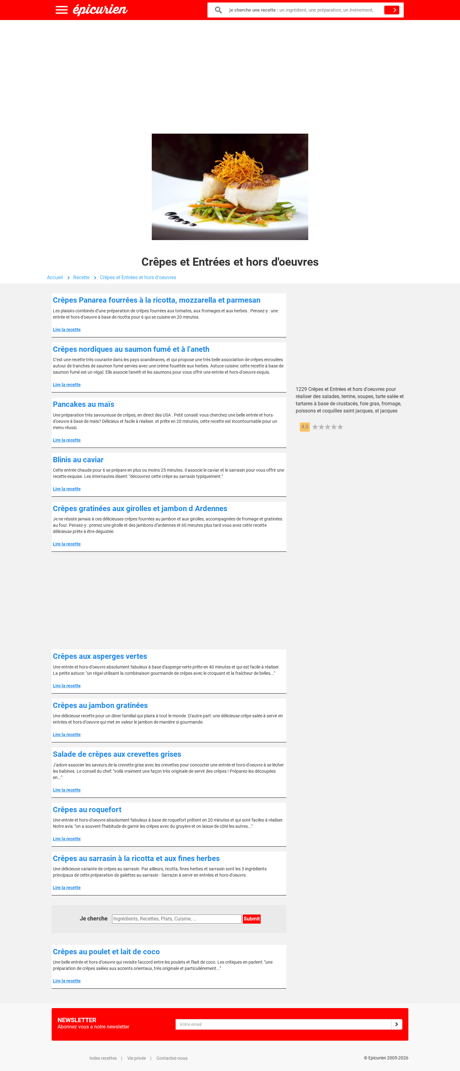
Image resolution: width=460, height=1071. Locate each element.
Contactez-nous (171, 1058)
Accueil (55, 277)
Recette (81, 277)
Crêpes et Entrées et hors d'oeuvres (138, 277)
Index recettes (103, 1058)
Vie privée (136, 1058)
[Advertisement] (230, 70)
